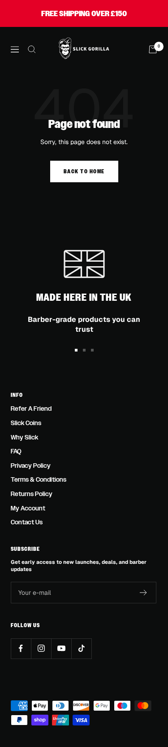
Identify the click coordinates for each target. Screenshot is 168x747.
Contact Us (27, 522)
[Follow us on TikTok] (81, 648)
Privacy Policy (31, 465)
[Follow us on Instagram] (41, 648)
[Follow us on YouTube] (61, 648)
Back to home (84, 171)
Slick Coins (26, 423)
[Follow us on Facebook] (21, 648)
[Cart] (152, 49)
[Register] (143, 592)
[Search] (32, 49)
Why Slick (24, 437)
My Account (28, 508)
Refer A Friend (31, 408)
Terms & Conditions (38, 479)
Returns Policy (31, 494)
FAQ (16, 451)
